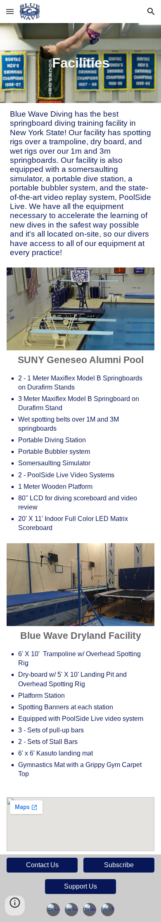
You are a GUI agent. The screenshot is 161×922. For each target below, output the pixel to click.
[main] (80, 63)
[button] (10, 11)
